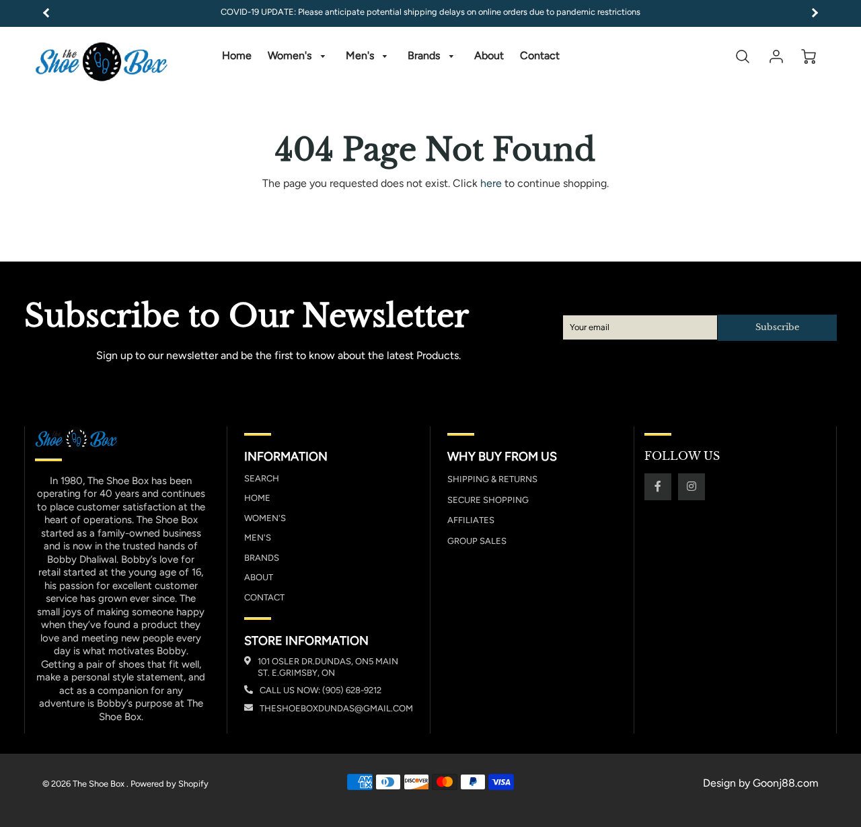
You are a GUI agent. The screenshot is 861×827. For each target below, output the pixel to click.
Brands (425, 55)
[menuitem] (236, 56)
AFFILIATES (470, 520)
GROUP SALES (477, 541)
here (491, 183)
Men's (361, 55)
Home (237, 55)
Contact (540, 55)
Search (261, 478)
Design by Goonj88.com (761, 783)
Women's (291, 55)
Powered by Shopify (169, 784)
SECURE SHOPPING (488, 500)
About (489, 55)
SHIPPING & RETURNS (492, 479)
